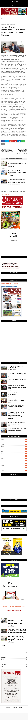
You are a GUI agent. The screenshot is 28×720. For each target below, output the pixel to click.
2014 (14, 468)
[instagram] (13, 5)
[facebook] (9, 5)
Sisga (14, 666)
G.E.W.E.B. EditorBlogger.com (17, 710)
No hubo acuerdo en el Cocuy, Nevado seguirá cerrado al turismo (17, 429)
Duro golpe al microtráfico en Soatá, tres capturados (17, 380)
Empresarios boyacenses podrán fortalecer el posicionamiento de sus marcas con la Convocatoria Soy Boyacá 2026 (17, 164)
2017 (14, 460)
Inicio (2, 23)
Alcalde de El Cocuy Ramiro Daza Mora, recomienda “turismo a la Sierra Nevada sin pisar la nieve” (16, 407)
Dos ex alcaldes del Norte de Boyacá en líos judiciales (17, 393)
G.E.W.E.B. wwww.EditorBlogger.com (14, 610)
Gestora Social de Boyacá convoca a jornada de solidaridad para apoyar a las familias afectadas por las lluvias (17, 631)
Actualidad (14, 707)
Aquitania (14, 652)
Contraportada (12, 286)
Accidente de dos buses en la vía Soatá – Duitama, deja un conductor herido (17, 387)
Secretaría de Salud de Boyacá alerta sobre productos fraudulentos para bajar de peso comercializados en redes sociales (17, 173)
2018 (14, 458)
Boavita (14, 655)
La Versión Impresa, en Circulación (10, 283)
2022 (14, 449)
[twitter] (17, 5)
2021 (14, 451)
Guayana (14, 659)
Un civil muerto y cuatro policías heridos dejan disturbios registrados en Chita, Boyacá (17, 368)
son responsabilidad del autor (19, 606)
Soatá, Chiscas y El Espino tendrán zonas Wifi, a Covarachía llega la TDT (17, 399)
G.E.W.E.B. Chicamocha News (8, 38)
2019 (14, 456)
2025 (14, 442)
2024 (14, 444)
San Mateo (14, 664)
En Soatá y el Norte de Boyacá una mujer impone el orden (16, 423)
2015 (14, 465)
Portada (3, 276)
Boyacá (20, 707)
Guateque (14, 657)
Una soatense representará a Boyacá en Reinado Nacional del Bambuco (17, 374)
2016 (14, 463)
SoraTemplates (12, 709)
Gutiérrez (14, 662)
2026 (14, 439)
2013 (14, 470)
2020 (14, 453)
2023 (14, 446)
